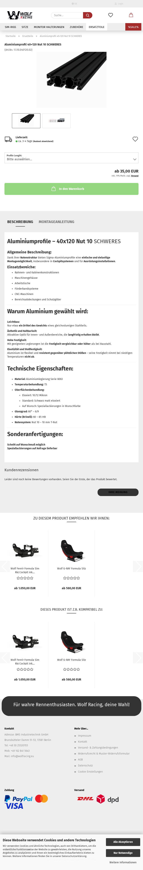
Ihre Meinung (118, 492)
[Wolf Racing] (19, 15)
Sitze (25, 27)
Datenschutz (85, 765)
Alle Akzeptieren (123, 842)
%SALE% (133, 27)
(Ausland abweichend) (43, 141)
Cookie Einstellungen (90, 771)
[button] (131, 15)
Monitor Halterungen (49, 27)
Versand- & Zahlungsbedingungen (98, 747)
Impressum (84, 735)
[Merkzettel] (110, 15)
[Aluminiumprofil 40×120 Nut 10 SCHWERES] (72, 79)
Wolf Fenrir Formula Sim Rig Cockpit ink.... (25, 570)
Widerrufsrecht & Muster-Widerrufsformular (104, 753)
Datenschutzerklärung (74, 856)
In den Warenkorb (71, 189)
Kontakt (82, 741)
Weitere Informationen (122, 862)
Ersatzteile (96, 27)
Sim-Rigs (10, 27)
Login (120, 3)
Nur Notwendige (123, 853)
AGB (80, 759)
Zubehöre (76, 27)
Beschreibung (20, 222)
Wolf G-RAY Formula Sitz (71, 568)
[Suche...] (87, 15)
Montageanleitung (56, 222)
